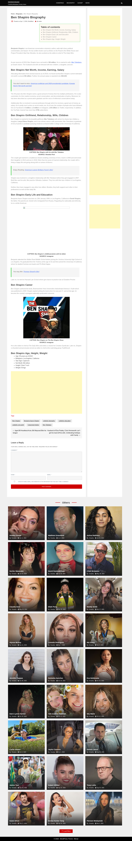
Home (13, 14)
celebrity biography (49, 421)
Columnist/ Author (33, 425)
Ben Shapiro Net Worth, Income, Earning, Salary (59, 30)
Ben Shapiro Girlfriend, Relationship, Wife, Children (60, 32)
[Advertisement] (46, 393)
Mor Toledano (47, 425)
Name (13, 474)
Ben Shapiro (16, 421)
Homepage (60, 3)
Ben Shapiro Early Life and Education (56, 34)
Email (49, 474)
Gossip (80, 3)
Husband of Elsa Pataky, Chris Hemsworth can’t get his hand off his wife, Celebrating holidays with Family (63, 433)
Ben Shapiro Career (50, 37)
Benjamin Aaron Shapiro (31, 421)
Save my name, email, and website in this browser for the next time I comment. (43, 481)
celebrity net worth (18, 425)
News (87, 3)
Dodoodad (13, 2)
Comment (14, 450)
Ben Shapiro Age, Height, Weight (54, 39)
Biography (71, 3)
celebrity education (65, 421)
